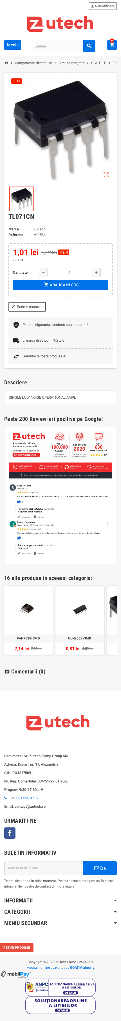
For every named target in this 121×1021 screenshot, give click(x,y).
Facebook (9, 833)
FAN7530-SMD (28, 638)
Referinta (15, 235)
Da (102, 868)
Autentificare (102, 6)
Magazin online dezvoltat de (60, 968)
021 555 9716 (27, 798)
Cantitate (20, 272)
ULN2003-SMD (79, 638)
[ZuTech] (60, 23)
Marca (13, 229)
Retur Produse (16, 948)
